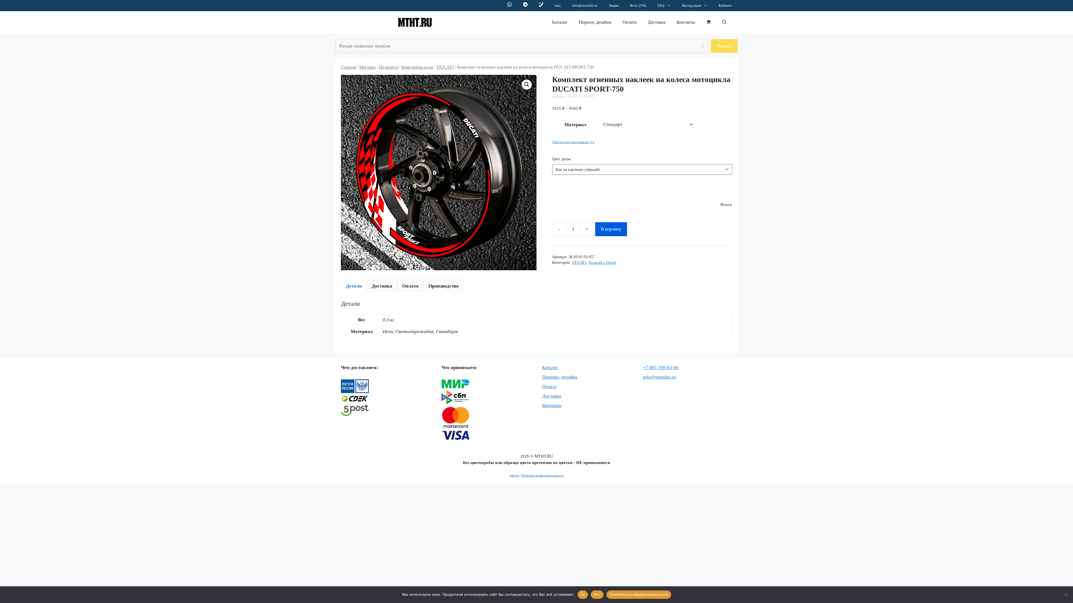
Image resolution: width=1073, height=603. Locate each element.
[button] (724, 22)
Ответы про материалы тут (573, 142)
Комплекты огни (417, 67)
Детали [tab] (354, 286)
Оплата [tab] (410, 286)
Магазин (367, 67)
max (557, 5)
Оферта (514, 475)
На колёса (388, 67)
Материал (575, 124)
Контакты (685, 22)
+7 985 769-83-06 (661, 367)
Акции (614, 5)
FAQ (660, 5)
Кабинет (725, 5)
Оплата (630, 22)
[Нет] (1066, 594)
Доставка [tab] (382, 286)
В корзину (611, 229)
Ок (582, 594)
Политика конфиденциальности (543, 475)
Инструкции (691, 5)
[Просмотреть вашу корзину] (708, 22)
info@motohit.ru (584, 5)
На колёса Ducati (602, 262)
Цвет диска (561, 159)
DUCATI (445, 67)
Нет (597, 594)
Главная (348, 67)
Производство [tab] (443, 286)
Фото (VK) (638, 5)
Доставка (656, 22)
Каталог (560, 22)
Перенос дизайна (595, 22)
